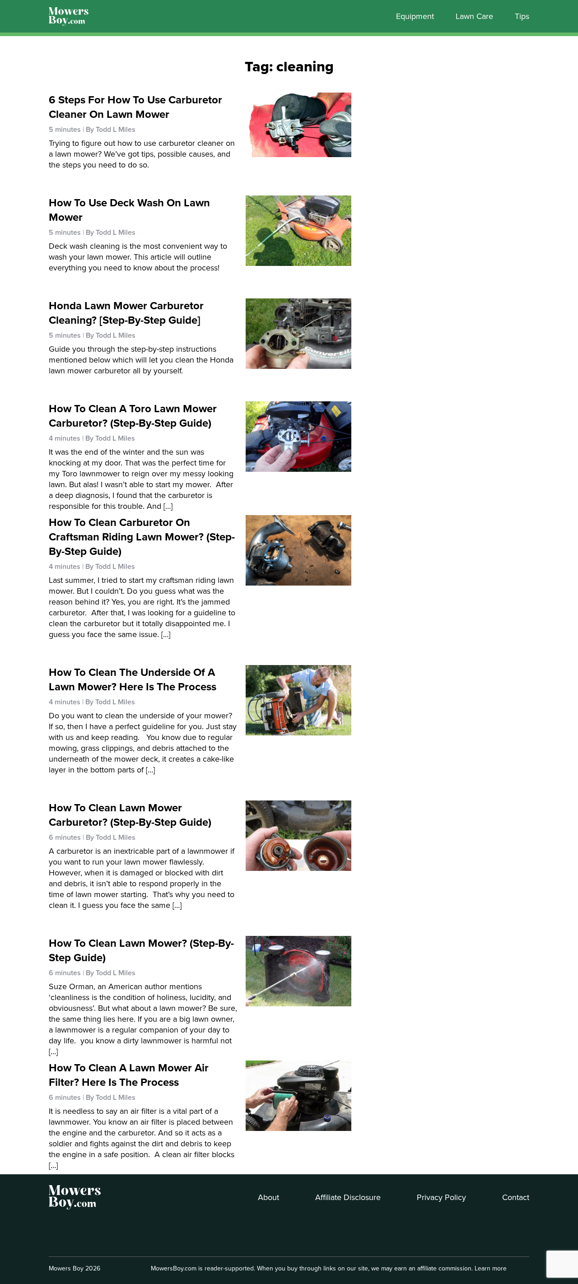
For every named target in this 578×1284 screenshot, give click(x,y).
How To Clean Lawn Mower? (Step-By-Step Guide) (141, 950)
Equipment (415, 16)
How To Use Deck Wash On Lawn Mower (129, 210)
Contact (515, 1197)
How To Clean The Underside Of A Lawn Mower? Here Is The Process (132, 679)
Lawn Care (474, 16)
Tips (522, 16)
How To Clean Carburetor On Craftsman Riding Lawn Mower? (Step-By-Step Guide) (142, 536)
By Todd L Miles (110, 129)
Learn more (491, 1268)
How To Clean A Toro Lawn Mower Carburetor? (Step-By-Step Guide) (133, 415)
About (268, 1197)
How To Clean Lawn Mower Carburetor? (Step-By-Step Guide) (130, 815)
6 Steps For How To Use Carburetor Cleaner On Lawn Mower (135, 107)
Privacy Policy (441, 1197)
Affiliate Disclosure (348, 1197)
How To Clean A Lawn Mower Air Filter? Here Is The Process (129, 1075)
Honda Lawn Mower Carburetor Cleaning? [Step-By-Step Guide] (126, 313)
